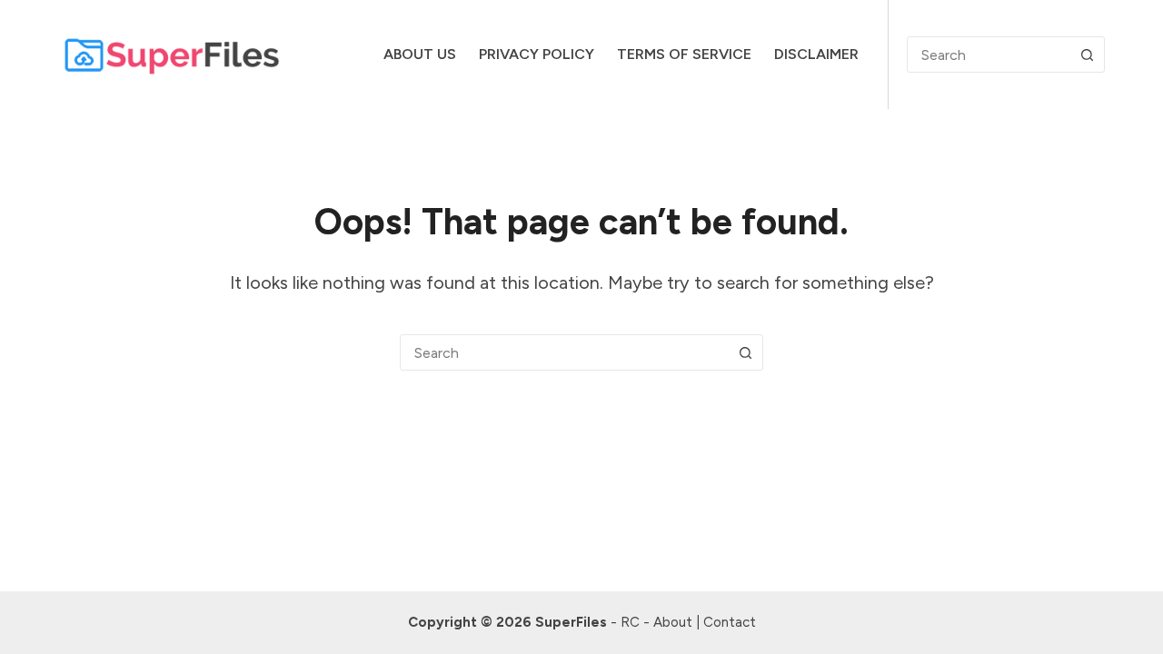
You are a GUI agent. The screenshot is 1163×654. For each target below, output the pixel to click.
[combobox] (564, 352)
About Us (419, 54)
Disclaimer (816, 54)
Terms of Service (684, 54)
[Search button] (1086, 54)
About (672, 622)
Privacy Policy (536, 54)
